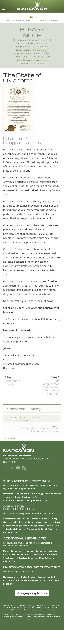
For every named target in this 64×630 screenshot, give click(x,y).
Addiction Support (27, 557)
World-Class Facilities (22, 522)
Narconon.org (10, 577)
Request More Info (13, 554)
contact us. (39, 63)
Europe (41, 577)
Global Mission (31, 518)
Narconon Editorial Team (40, 529)
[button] (32, 595)
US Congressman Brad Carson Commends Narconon (50, 385)
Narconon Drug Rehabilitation (19, 493)
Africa (43, 580)
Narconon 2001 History (15, 380)
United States (27, 577)
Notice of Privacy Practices (47, 607)
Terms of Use (29, 607)
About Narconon (12, 518)
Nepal (35, 580)
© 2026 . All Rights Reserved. (24, 605)
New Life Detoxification (18, 497)
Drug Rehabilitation (37, 500)
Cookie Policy (16, 607)
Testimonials (18, 500)
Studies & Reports (15, 529)
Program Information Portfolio (41, 551)
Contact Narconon (35, 554)
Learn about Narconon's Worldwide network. (33, 60)
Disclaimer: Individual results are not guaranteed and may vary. (28, 610)
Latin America (22, 580)
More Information (12, 551)
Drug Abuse (37, 56)
